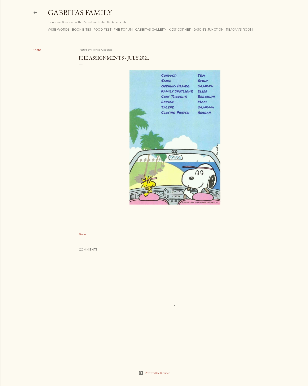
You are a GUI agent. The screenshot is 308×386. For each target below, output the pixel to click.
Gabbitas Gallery (150, 29)
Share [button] (37, 50)
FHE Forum (123, 29)
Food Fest (102, 29)
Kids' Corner (179, 29)
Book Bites (81, 29)
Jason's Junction (209, 29)
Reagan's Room (239, 29)
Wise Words (59, 29)
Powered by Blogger (157, 372)
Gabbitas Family (80, 12)
